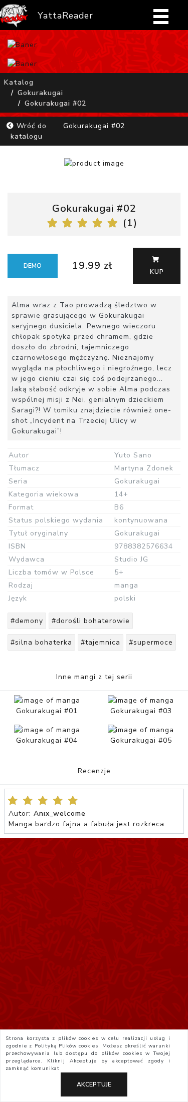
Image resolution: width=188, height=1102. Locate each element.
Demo (33, 266)
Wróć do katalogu (29, 131)
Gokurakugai (40, 93)
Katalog (19, 82)
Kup (157, 272)
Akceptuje (94, 1084)
